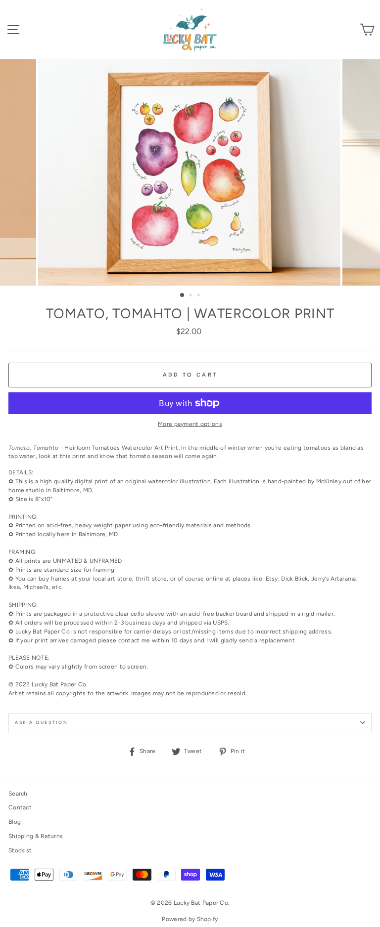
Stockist (20, 850)
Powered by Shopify (190, 919)
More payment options (190, 424)
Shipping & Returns (35, 836)
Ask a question (41, 722)
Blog (14, 821)
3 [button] (199, 296)
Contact (20, 807)
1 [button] (182, 295)
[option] (190, 172)
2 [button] (191, 296)
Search (18, 793)
